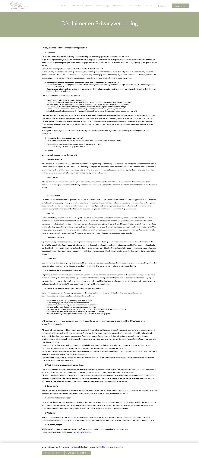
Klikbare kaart (77, 6)
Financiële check (135, 6)
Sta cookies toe (53, 453)
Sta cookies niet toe (78, 453)
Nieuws (149, 6)
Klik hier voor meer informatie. (111, 447)
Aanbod (64, 6)
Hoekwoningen (119, 6)
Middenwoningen (103, 6)
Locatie (89, 6)
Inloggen (162, 6)
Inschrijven (180, 6)
